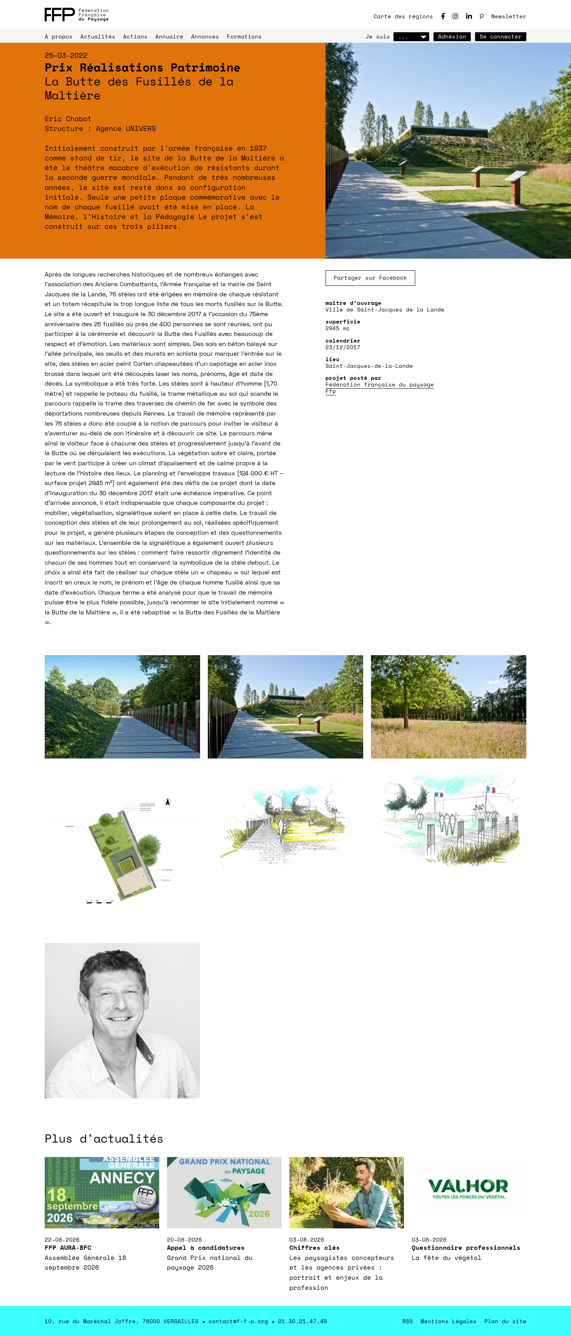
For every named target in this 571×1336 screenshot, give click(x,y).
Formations (244, 36)
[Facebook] (443, 16)
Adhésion (452, 36)
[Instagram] (455, 16)
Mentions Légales (449, 1321)
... (403, 36)
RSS (407, 1321)
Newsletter (508, 16)
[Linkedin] (469, 16)
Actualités (97, 36)
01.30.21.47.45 (302, 1321)
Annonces (205, 36)
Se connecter (501, 36)
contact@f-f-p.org (238, 1321)
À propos (59, 36)
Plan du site (505, 1321)
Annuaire (169, 36)
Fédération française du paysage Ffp (380, 387)
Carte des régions (403, 16)
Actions (135, 36)
